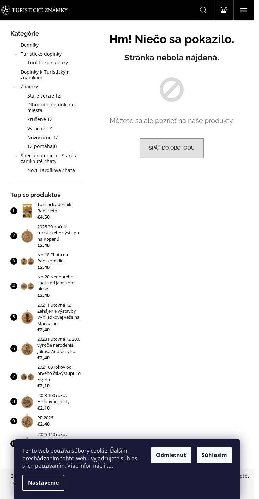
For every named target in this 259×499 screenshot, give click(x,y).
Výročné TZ (39, 128)
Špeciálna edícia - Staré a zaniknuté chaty (49, 158)
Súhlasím (214, 455)
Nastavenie (43, 483)
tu (109, 465)
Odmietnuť (171, 455)
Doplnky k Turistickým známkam (45, 74)
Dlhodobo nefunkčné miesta (51, 107)
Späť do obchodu (172, 148)
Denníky (30, 44)
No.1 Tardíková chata (51, 170)
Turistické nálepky (47, 62)
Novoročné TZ (42, 137)
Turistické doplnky (41, 54)
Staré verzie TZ (44, 95)
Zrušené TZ (40, 119)
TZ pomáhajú (42, 146)
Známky (29, 86)
